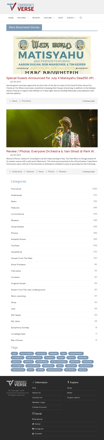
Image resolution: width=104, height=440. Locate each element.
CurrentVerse (17, 214)
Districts (71, 357)
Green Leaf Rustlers (59, 362)
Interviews (16, 271)
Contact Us (37, 398)
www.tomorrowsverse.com (17, 393)
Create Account (39, 407)
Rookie (60, 357)
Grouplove (50, 357)
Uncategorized (18, 334)
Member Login (38, 402)
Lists (13, 309)
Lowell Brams (18, 357)
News (14, 101)
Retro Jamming (18, 296)
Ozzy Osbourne (85, 366)
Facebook (37, 419)
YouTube (15, 245)
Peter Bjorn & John (34, 357)
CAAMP (40, 370)
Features (22, 18)
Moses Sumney (18, 370)
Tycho (60, 366)
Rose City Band (26, 353)
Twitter (37, 424)
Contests (15, 277)
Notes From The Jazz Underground (28, 290)
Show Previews (18, 264)
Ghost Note (88, 362)
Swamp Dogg (42, 362)
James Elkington (76, 353)
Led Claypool (17, 366)
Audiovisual (17, 171)
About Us (36, 393)
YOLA (30, 370)
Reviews (36, 18)
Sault (14, 353)
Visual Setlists (17, 227)
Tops (63, 353)
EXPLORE (48, 18)
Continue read (88, 101)
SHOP (60, 18)
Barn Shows (17, 340)
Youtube (38, 434)
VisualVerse (16, 252)
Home (10, 18)
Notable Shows (18, 239)
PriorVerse (26, 101)
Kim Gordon (70, 370)
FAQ (34, 388)
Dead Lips (16, 362)
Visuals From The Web (21, 258)
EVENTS (70, 18)
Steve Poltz (75, 362)
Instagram (39, 429)
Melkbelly (53, 353)
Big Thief (83, 370)
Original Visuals (18, 283)
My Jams (15, 321)
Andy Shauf (41, 353)
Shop (13, 302)
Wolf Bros (28, 362)
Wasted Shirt (48, 366)
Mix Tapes (16, 315)
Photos (51, 171)
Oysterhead (71, 366)
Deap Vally (83, 357)
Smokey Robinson (54, 370)
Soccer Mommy (33, 366)
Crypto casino (73, 398)
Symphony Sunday (20, 327)
